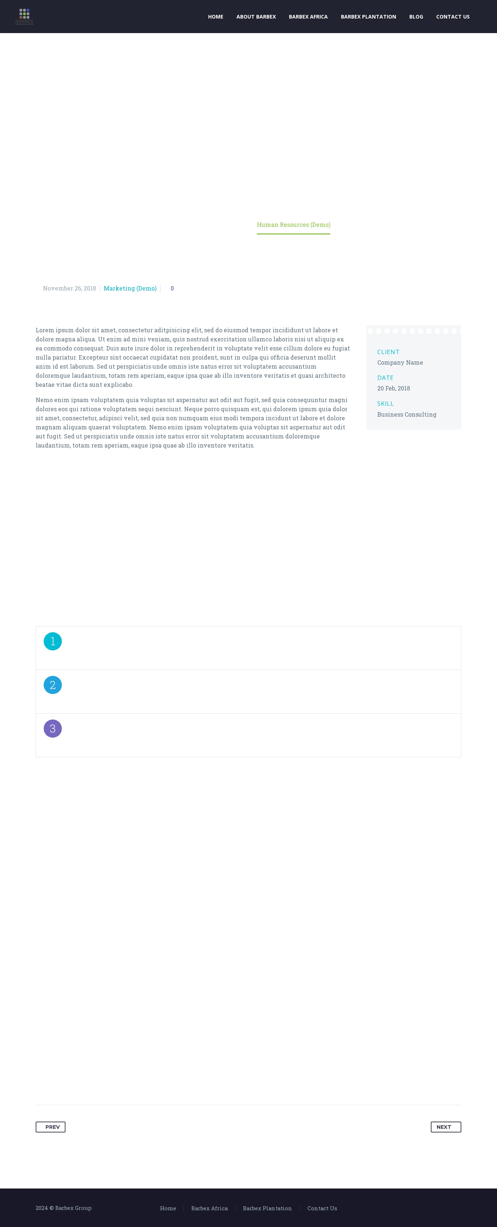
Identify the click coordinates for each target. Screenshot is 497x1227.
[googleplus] (233, 1057)
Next (444, 1127)
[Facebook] (440, 1209)
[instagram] (264, 1057)
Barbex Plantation (368, 16)
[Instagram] (459, 1209)
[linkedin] (248, 1057)
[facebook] (202, 1057)
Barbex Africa (308, 16)
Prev (52, 1127)
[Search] (483, 16)
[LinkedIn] (450, 1209)
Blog (416, 16)
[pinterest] (295, 1057)
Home (215, 16)
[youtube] (280, 1057)
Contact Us (453, 16)
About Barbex (256, 16)
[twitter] (217, 1057)
